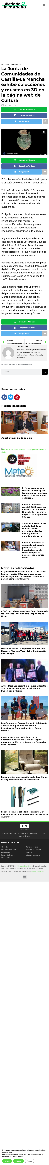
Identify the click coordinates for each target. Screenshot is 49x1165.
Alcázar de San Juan (8, 850)
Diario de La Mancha (33, 850)
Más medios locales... (34, 855)
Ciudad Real (5, 858)
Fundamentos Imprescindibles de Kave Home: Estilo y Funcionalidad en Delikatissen (24, 778)
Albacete (4, 847)
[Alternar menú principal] (44, 5)
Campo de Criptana (8, 855)
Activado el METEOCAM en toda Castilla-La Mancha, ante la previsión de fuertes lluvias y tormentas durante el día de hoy (34, 529)
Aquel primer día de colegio (16, 438)
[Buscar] (45, 372)
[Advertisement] (24, 35)
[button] (25, 877)
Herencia (29, 852)
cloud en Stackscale (38, 871)
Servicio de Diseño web (29, 833)
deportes (23, 364)
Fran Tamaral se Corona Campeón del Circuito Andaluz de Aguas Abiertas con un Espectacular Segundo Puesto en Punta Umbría (24, 727)
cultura (18, 364)
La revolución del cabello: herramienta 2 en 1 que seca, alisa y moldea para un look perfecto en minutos (24, 814)
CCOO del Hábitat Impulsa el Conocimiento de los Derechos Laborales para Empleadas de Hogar (24, 613)
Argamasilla (5, 852)
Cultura (5, 65)
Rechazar (18, 1161)
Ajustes (29, 1161)
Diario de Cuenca (32, 847)
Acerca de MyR (24, 836)
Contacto (42, 833)
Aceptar (7, 1161)
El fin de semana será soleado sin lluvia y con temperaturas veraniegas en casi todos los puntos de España (34, 493)
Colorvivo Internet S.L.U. (24, 866)
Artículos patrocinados (10, 833)
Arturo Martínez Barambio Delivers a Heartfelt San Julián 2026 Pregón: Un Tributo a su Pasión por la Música (24, 688)
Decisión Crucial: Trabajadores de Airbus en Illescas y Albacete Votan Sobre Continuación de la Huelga (23, 651)
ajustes (20, 1157)
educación (29, 364)
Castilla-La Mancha (9, 364)
